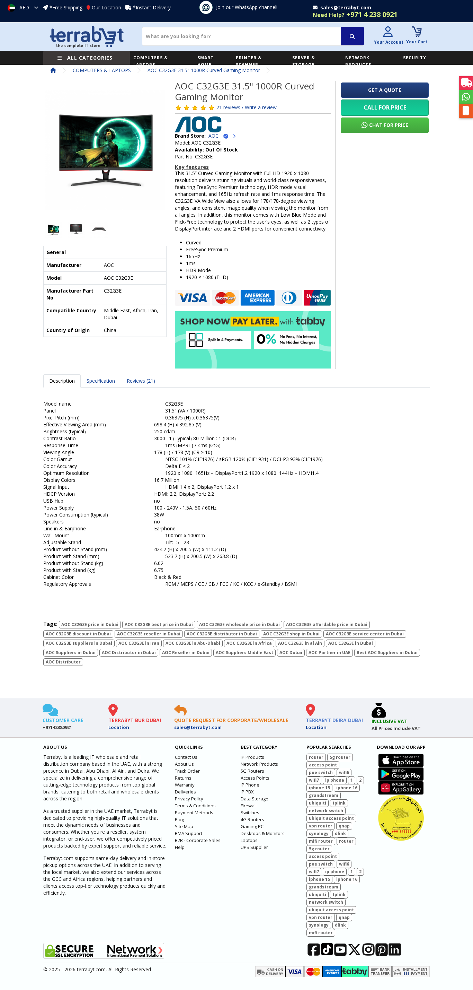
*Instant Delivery (152, 7)
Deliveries (185, 792)
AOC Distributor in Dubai (129, 652)
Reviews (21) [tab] (141, 380)
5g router (340, 757)
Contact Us (186, 757)
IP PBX (247, 792)
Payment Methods (194, 812)
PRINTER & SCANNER (249, 61)
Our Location (106, 7)
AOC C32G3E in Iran (138, 643)
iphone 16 (346, 788)
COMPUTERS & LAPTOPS (150, 61)
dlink (340, 833)
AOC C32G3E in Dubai (350, 643)
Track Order (187, 771)
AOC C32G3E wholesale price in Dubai (239, 624)
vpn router (320, 826)
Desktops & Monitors (263, 833)
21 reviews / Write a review (246, 107)
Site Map (184, 826)
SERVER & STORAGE (303, 61)
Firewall (249, 805)
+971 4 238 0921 (355, 14)
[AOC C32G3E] (105, 152)
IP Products (252, 757)
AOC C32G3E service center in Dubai (365, 634)
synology (319, 833)
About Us (184, 764)
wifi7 (314, 780)
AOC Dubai (290, 652)
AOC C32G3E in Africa (249, 643)
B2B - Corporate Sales (198, 840)
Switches (250, 812)
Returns (183, 778)
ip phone (334, 780)
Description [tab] (62, 380)
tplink (339, 803)
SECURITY (414, 58)
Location (118, 727)
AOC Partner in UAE (329, 652)
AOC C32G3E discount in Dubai (78, 634)
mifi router (321, 841)
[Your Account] (387, 33)
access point (323, 765)
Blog (179, 819)
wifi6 (344, 772)
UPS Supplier (254, 847)
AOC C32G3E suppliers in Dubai (79, 643)
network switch (326, 811)
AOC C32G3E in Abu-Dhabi (193, 643)
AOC (215, 135)
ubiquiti (317, 803)
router (316, 757)
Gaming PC (252, 826)
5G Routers (252, 771)
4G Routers (252, 819)
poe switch (321, 772)
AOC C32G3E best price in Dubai (159, 624)
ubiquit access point (331, 818)
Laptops (249, 840)
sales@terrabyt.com (198, 727)
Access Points (255, 778)
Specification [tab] (101, 380)
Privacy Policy (189, 799)
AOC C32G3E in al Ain (300, 643)
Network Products (259, 764)
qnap (344, 826)
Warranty (185, 785)
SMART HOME (205, 61)
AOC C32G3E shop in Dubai (291, 634)
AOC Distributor (63, 662)
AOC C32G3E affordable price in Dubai (326, 624)
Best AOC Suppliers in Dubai (387, 652)
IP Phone (250, 785)
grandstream (323, 795)
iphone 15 (319, 788)
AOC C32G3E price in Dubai (89, 624)
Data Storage (254, 799)
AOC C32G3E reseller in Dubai (148, 634)
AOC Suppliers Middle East (244, 652)
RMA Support (188, 833)
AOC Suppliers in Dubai (71, 652)
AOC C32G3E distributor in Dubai (222, 634)
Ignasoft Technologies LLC (125, 981)
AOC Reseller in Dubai (185, 652)
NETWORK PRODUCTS (358, 61)
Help (180, 847)
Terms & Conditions (195, 805)
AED (24, 7)
